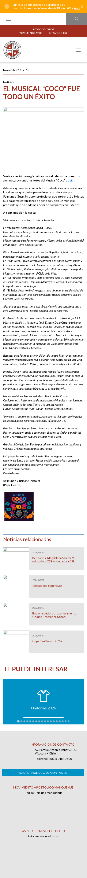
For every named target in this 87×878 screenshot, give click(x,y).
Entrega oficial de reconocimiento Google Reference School (54, 615)
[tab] (18, 721)
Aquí (77, 8)
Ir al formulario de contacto (43, 772)
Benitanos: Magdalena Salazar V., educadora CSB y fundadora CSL (53, 559)
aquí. (69, 180)
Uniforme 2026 (43, 708)
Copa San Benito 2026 (47, 641)
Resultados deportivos (47, 585)
